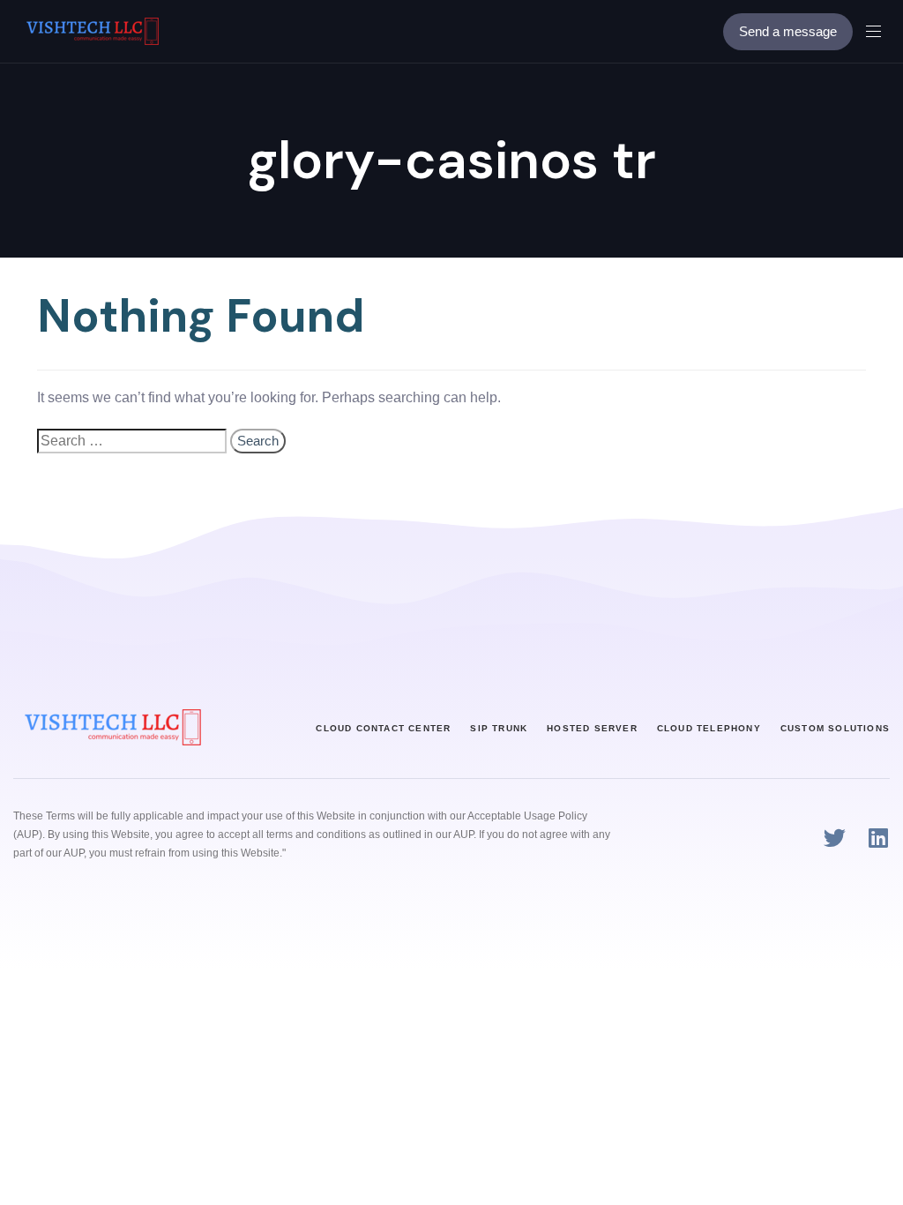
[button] (880, 31)
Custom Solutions (835, 728)
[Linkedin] (879, 838)
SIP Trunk (498, 728)
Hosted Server (592, 728)
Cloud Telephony (709, 728)
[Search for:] (132, 441)
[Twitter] (835, 838)
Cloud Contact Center (383, 728)
